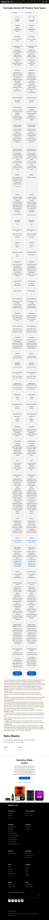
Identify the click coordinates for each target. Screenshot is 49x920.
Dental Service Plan (12, 853)
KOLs (9, 875)
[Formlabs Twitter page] (12, 900)
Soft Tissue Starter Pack (13, 844)
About (27, 866)
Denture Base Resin (12, 837)
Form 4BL (10, 815)
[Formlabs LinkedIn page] (22, 900)
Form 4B (10, 813)
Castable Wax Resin (12, 839)
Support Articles (11, 886)
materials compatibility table (36, 717)
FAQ (16, 915)
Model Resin (11, 829)
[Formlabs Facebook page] (9, 900)
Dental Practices (29, 855)
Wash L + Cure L (29, 815)
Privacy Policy (10, 913)
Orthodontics (28, 857)
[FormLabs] (5, 1)
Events (27, 871)
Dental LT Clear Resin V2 (13, 835)
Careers (27, 869)
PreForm (15, 540)
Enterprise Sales (29, 886)
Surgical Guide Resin (12, 833)
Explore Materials (17, 214)
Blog (9, 866)
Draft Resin (10, 831)
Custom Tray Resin (12, 841)
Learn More (17, 186)
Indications (10, 871)
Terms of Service (18, 913)
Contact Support (12, 884)
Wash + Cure (28, 813)
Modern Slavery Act (27, 913)
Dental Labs (28, 853)
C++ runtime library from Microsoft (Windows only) (17, 561)
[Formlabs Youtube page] (19, 900)
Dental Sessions (11, 873)
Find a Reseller (29, 884)
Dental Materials (12, 827)
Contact (27, 875)
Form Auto (10, 817)
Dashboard (19, 540)
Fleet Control (17, 542)
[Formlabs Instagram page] (16, 900)
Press (27, 873)
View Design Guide (17, 367)
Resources (10, 869)
